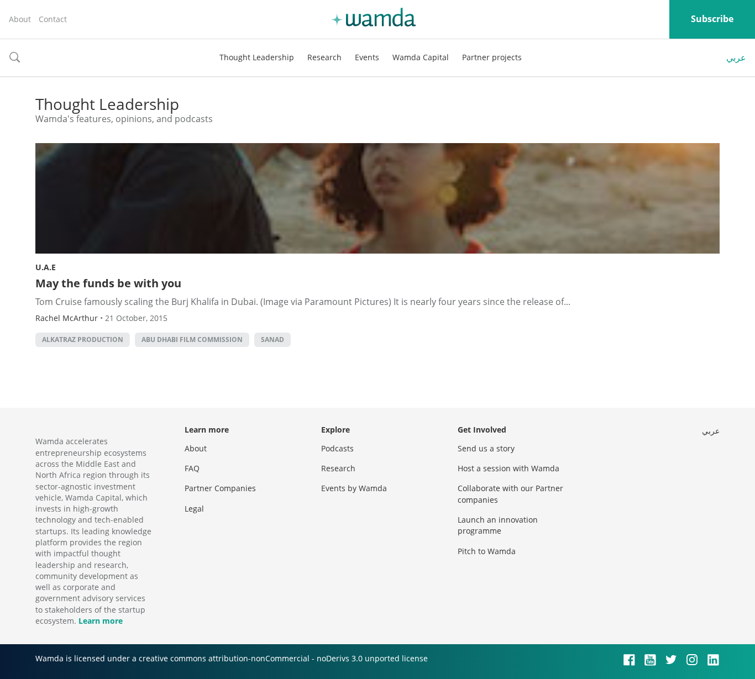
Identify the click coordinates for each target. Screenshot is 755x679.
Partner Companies (220, 488)
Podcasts (337, 448)
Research (324, 57)
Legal (194, 508)
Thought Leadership (256, 57)
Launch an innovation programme (498, 525)
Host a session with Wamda (508, 468)
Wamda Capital (420, 57)
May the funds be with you (108, 283)
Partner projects (492, 57)
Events (367, 57)
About (20, 19)
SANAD (272, 339)
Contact (53, 19)
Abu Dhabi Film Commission (192, 339)
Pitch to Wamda (487, 551)
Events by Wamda (354, 488)
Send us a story (486, 448)
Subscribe (712, 19)
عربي (736, 57)
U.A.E (45, 267)
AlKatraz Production (82, 339)
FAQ (192, 468)
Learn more (100, 620)
